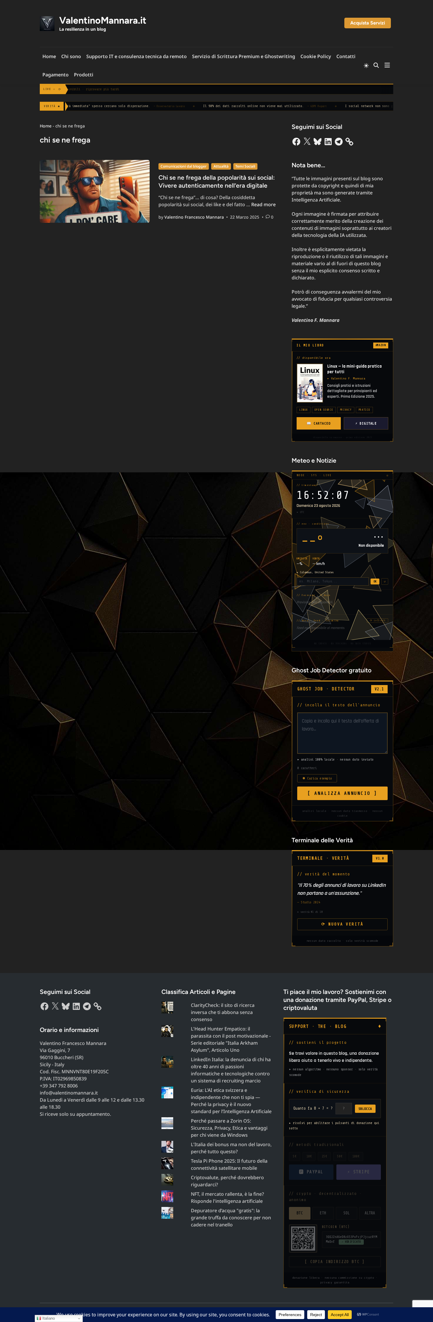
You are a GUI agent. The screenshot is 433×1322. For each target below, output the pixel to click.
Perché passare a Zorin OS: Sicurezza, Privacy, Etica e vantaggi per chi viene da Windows (229, 1128)
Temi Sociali (245, 166)
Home (49, 56)
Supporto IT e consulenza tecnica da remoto (136, 56)
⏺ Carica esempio (317, 778)
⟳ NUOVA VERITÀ (342, 924)
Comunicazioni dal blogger (183, 166)
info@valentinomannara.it (69, 1093)
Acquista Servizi (367, 23)
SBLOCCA (365, 1109)
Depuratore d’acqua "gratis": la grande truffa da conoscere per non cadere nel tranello (231, 1217)
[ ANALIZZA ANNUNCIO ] (342, 793)
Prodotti (83, 74)
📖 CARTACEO (318, 423)
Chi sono (71, 56)
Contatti (346, 56)
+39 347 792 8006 (59, 1085)
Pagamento (55, 74)
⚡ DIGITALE (366, 423)
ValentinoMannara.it (102, 20)
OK (374, 581)
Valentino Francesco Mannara (194, 217)
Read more (263, 204)
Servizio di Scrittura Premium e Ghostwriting (243, 56)
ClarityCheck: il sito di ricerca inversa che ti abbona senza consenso (222, 1012)
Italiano (48, 1318)
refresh (377, 620)
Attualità (221, 166)
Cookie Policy (315, 56)
